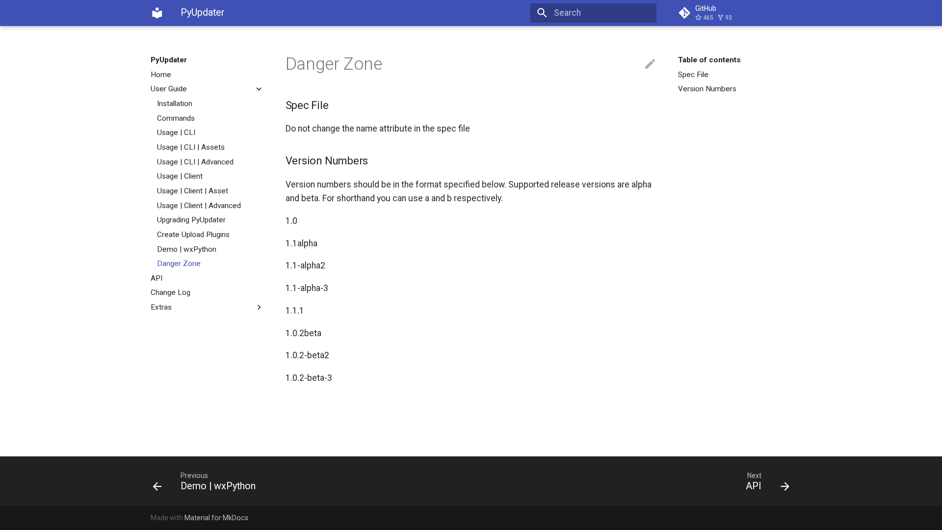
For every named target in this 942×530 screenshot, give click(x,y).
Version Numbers (707, 88)
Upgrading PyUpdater (191, 219)
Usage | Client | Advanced (199, 205)
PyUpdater (169, 59)
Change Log (170, 292)
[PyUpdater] (157, 13)
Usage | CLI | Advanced (195, 162)
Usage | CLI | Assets (191, 147)
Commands (176, 118)
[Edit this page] (650, 64)
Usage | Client (180, 176)
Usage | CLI (176, 132)
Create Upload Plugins (193, 234)
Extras (161, 307)
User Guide (169, 88)
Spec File (693, 74)
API (156, 278)
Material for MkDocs (216, 518)
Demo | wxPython (186, 249)
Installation (174, 103)
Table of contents (709, 59)
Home (161, 74)
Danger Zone (179, 263)
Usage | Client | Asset (192, 190)
